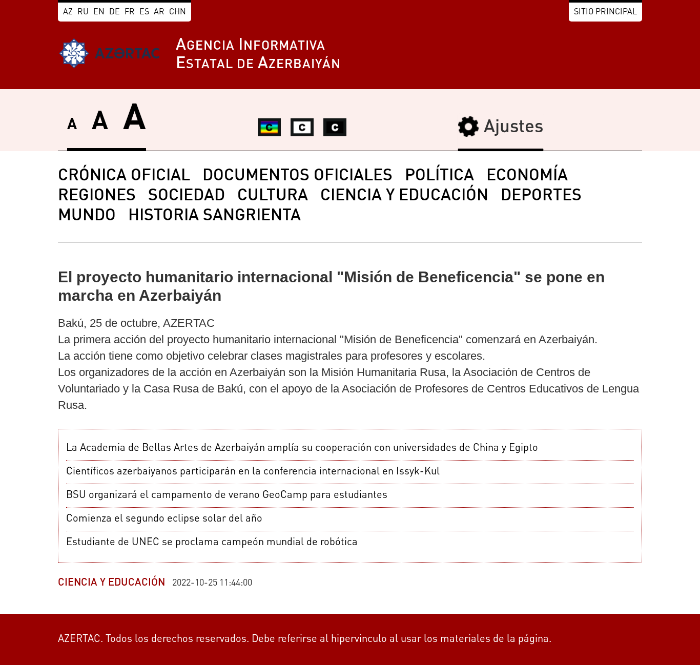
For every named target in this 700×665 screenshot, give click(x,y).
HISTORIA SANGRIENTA (214, 216)
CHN (177, 12)
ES (144, 12)
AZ (68, 12)
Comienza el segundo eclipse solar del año (164, 519)
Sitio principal (605, 12)
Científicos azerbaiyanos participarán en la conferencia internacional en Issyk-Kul (253, 472)
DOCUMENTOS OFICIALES (297, 176)
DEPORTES (541, 196)
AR (159, 12)
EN (99, 12)
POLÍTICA (439, 176)
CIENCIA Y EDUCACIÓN (404, 196)
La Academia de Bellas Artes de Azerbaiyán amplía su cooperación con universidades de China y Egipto (302, 448)
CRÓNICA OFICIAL (124, 176)
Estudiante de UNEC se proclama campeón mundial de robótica (212, 542)
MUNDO (87, 216)
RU (83, 12)
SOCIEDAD (186, 196)
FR (130, 12)
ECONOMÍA (527, 176)
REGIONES (97, 196)
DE (114, 12)
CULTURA (272, 196)
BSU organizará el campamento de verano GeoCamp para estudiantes (226, 495)
